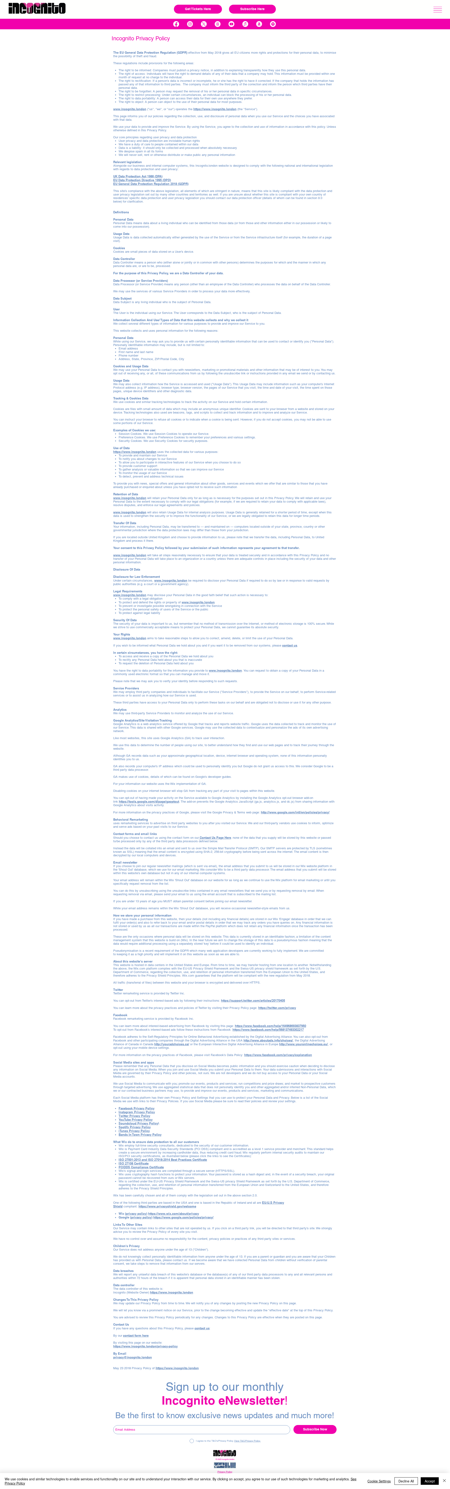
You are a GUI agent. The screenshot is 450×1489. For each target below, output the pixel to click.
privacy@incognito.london (132, 1357)
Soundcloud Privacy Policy (138, 1123)
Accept (430, 1481)
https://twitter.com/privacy (277, 1008)
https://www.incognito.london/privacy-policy (145, 1346)
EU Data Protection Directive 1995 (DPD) (142, 180)
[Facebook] (176, 24)
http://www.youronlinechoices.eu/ (303, 1044)
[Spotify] (273, 24)
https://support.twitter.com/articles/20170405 (253, 1000)
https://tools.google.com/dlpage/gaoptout (149, 801)
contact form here (136, 1335)
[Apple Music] (245, 24)
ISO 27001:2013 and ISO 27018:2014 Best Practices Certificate (163, 1160)
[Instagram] (190, 24)
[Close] (444, 1481)
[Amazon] (259, 24)
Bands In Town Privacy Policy (140, 1134)
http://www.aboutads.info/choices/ (268, 1040)
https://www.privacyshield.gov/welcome (167, 1206)
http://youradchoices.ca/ (171, 1044)
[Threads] (218, 24)
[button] (437, 9)
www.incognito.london (129, 498)
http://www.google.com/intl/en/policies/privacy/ (295, 812)
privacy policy (136, 1213)
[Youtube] (231, 24)
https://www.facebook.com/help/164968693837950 (270, 1026)
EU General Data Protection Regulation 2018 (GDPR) (150, 184)
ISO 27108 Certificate (134, 1163)
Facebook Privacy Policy (136, 1108)
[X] (204, 24)
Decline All (406, 1481)
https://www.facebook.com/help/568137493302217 (268, 1029)
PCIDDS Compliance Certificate (141, 1167)
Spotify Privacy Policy (135, 1127)
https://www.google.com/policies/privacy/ (183, 1217)
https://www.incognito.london (214, 109)
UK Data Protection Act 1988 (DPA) (137, 176)
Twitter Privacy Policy (134, 1116)
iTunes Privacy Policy (134, 1131)
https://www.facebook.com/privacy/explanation (278, 1055)
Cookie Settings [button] (379, 1481)
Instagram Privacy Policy (137, 1112)
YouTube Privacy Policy (136, 1119)
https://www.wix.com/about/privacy (173, 1213)
